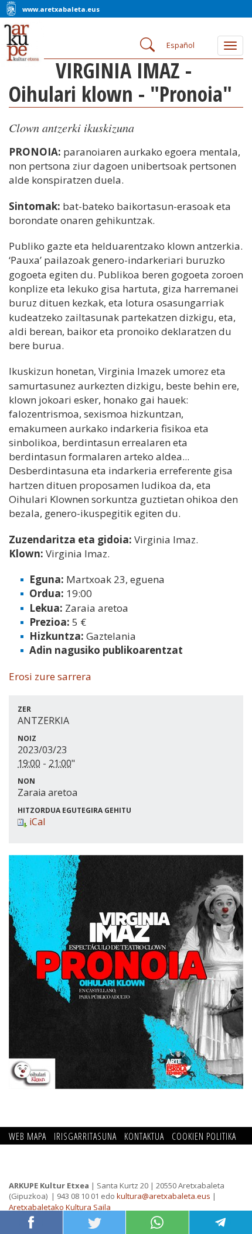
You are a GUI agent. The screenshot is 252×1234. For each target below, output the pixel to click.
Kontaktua (144, 1136)
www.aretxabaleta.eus (61, 9)
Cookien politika (204, 1136)
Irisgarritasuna (85, 1136)
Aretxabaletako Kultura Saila (60, 1207)
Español (180, 45)
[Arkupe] (26, 37)
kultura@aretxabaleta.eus (163, 1196)
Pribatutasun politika (51, 1149)
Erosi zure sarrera (50, 676)
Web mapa (27, 1136)
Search (146, 43)
